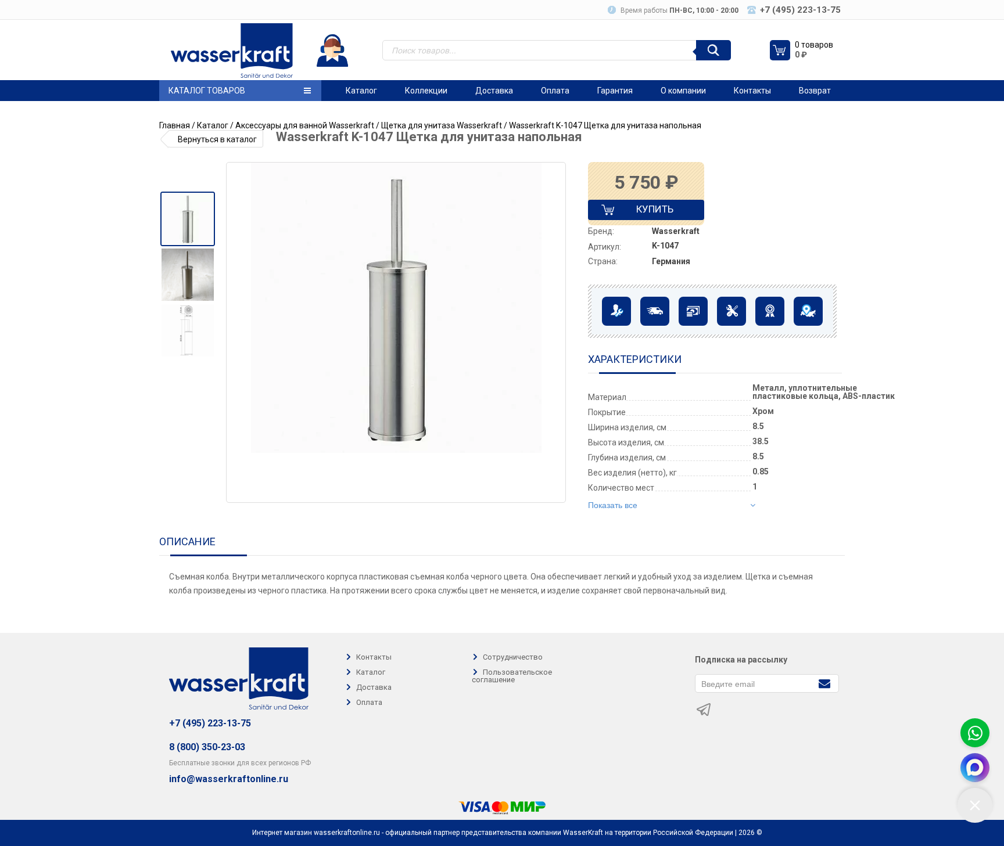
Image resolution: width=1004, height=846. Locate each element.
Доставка (494, 90)
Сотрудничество (513, 657)
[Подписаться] (824, 682)
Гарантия (615, 90)
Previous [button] (239, 332)
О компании (683, 90)
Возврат (815, 90)
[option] (187, 219)
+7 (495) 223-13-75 (210, 723)
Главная (174, 125)
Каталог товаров (206, 90)
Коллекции (426, 90)
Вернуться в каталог (217, 139)
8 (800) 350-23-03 (207, 747)
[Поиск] (713, 50)
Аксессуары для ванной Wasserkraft (304, 125)
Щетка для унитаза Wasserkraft (441, 125)
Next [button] (556, 332)
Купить (645, 211)
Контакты (752, 90)
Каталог (361, 90)
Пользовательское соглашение (512, 676)
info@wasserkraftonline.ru (228, 779)
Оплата (555, 90)
